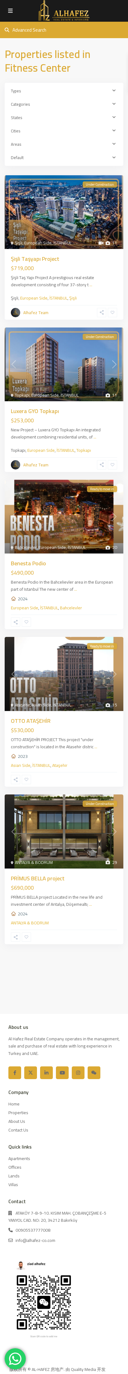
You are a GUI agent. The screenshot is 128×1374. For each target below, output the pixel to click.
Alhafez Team (35, 312)
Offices (14, 1167)
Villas (13, 1185)
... (90, 285)
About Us (16, 1121)
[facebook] (14, 1072)
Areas (16, 144)
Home (14, 1104)
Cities (15, 131)
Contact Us (18, 1130)
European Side (38, 243)
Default (17, 157)
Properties (18, 1113)
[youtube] (62, 1072)
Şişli (18, 243)
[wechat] (94, 1072)
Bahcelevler (26, 547)
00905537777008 (33, 1230)
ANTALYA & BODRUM (34, 862)
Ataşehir (22, 705)
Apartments (19, 1158)
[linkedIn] (46, 1072)
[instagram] (78, 1072)
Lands (14, 1176)
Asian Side (41, 705)
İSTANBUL (62, 243)
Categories (20, 104)
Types (16, 91)
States (16, 117)
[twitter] (30, 1072)
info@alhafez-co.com (35, 1240)
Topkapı (22, 395)
